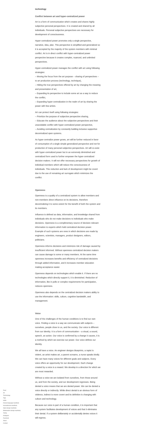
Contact (5, 423)
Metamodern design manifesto (12, 410)
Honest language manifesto (11, 403)
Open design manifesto (9, 408)
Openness (40, 190)
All (4, 393)
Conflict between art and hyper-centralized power (60, 16)
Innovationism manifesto (10, 405)
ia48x (4, 400)
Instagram (6, 415)
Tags (4, 398)
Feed (4, 390)
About (5, 420)
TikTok (5, 413)
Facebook (6, 418)
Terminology (6, 395)
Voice (38, 313)
